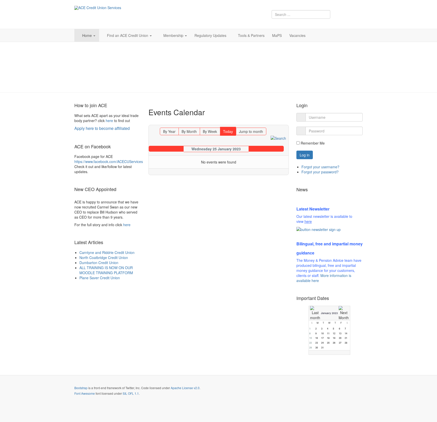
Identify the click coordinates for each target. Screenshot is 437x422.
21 (346, 338)
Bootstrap (81, 388)
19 (334, 338)
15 (310, 338)
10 (322, 333)
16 (316, 338)
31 (322, 347)
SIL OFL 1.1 (131, 393)
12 (334, 333)
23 (316, 342)
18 (328, 338)
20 (340, 338)
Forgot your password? (320, 171)
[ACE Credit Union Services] (97, 8)
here (109, 120)
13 (340, 333)
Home (87, 35)
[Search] (278, 137)
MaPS (277, 35)
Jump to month (251, 131)
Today (228, 131)
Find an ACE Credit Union (128, 35)
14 (346, 333)
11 (328, 333)
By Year (169, 131)
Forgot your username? (320, 166)
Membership (173, 35)
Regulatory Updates (210, 35)
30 (316, 347)
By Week (210, 131)
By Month (189, 131)
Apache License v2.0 (185, 388)
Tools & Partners (251, 35)
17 (322, 338)
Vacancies (297, 35)
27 (340, 342)
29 (310, 347)
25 (328, 342)
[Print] (285, 122)
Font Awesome (84, 393)
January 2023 (329, 313)
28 (346, 342)
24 (322, 342)
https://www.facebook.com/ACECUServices (108, 161)
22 (310, 342)
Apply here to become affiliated (102, 128)
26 (334, 342)
